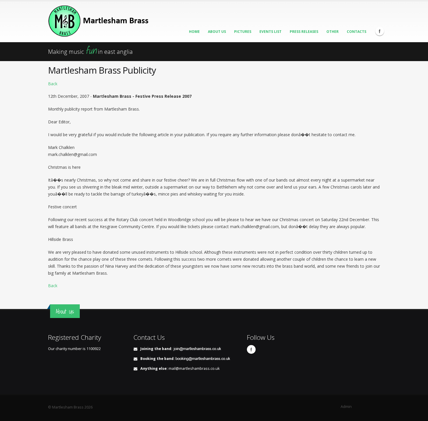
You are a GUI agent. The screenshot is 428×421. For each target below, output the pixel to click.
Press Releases (304, 31)
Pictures (242, 31)
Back (52, 83)
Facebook (379, 31)
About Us (217, 31)
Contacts (356, 31)
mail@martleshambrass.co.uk (194, 368)
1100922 (93, 348)
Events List (270, 31)
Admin (346, 406)
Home (194, 31)
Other (332, 31)
